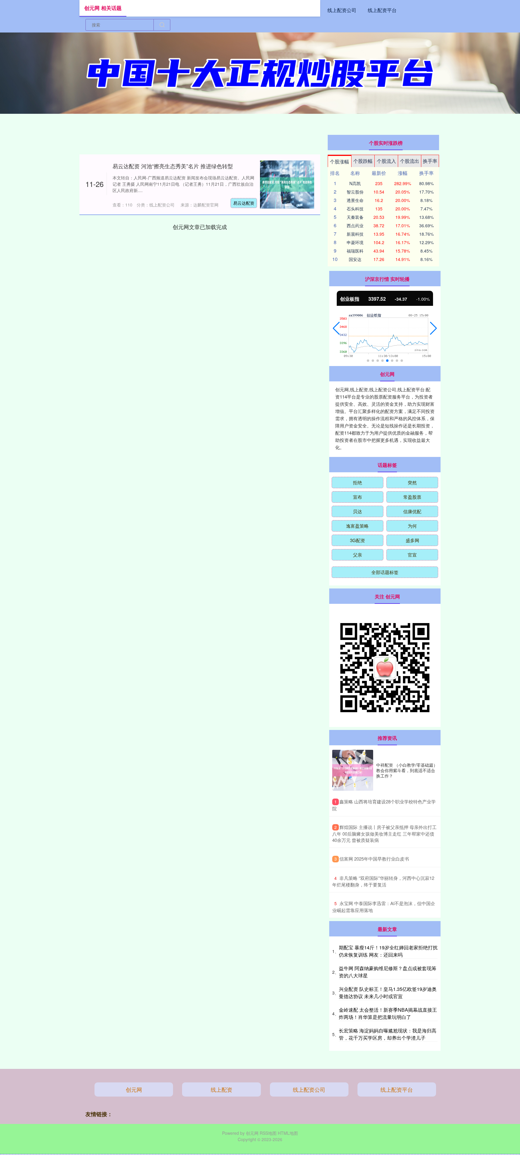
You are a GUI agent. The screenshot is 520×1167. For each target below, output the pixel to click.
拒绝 (357, 482)
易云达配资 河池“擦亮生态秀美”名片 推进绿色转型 (173, 166)
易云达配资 (243, 203)
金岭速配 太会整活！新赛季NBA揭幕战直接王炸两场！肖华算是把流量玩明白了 (388, 1013)
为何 (412, 526)
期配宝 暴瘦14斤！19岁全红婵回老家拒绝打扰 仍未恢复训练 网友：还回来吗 (388, 951)
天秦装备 (355, 217)
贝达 (357, 511)
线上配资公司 (341, 10)
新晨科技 (355, 234)
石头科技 (355, 209)
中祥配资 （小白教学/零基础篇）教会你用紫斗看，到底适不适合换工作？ (407, 770)
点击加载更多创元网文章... (200, 227)
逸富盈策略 (357, 526)
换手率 (430, 160)
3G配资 (357, 540)
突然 (412, 482)
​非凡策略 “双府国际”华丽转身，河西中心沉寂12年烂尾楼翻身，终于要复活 (383, 881)
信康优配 (412, 511)
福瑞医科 (355, 251)
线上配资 (221, 1089)
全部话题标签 (384, 572)
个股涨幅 (339, 161)
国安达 (355, 259)
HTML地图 (288, 1133)
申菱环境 (355, 242)
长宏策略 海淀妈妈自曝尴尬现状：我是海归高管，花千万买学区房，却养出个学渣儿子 (387, 1034)
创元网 (134, 1089)
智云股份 (355, 192)
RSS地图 (268, 1133)
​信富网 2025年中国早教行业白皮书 (374, 858)
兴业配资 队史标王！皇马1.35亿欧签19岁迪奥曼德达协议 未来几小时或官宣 (388, 992)
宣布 (357, 497)
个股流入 (386, 160)
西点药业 (355, 225)
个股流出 (409, 160)
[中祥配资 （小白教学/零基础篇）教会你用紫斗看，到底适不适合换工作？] (352, 770)
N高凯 (355, 183)
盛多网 (412, 540)
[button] (336, 328)
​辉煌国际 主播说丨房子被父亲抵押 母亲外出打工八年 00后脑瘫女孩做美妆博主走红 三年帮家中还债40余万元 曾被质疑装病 (384, 833)
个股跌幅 (363, 160)
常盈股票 (412, 497)
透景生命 (355, 200)
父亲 (357, 554)
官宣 (412, 554)
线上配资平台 (382, 10)
